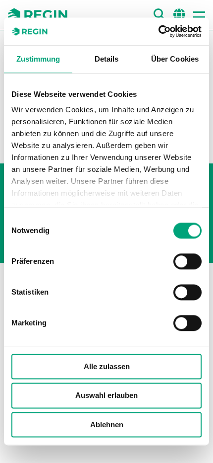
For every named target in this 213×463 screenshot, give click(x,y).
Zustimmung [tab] (38, 59)
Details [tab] (107, 59)
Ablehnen (106, 424)
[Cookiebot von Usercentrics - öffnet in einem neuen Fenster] (158, 31)
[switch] (187, 261)
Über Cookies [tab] (175, 59)
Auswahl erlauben (106, 395)
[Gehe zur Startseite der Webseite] (37, 15)
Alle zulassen (107, 366)
